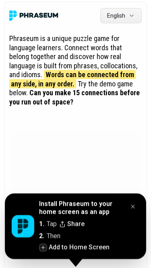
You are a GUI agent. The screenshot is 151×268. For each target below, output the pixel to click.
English (116, 15)
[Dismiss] (132, 207)
